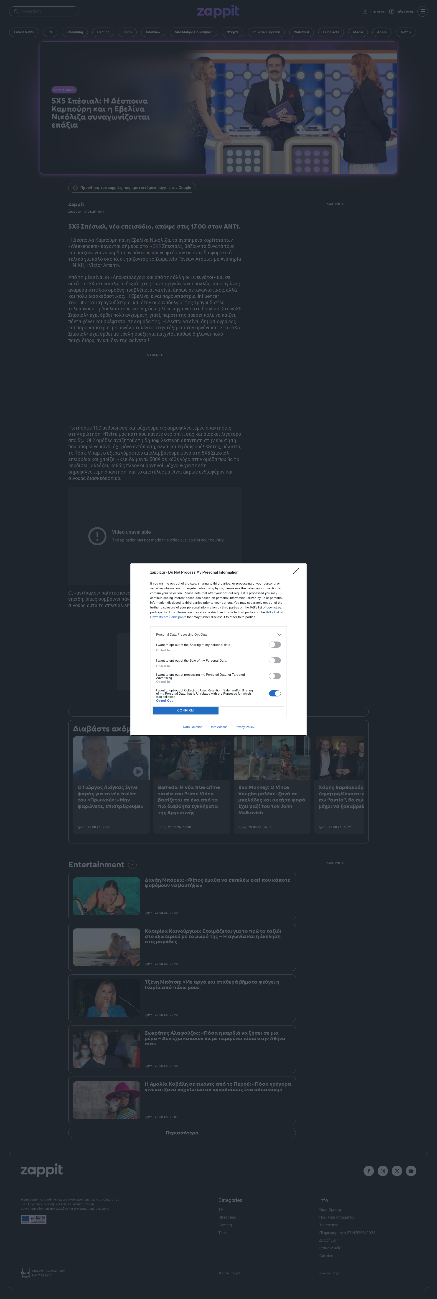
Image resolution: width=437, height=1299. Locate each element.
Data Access (218, 727)
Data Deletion (193, 727)
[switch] (275, 645)
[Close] (297, 572)
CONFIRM (185, 710)
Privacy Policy (244, 727)
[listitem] (218, 634)
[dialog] (218, 649)
